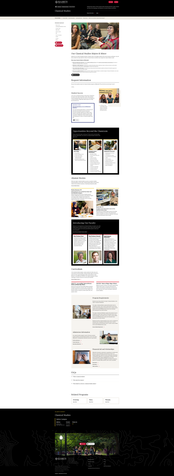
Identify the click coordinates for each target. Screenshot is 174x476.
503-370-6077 (68, 423)
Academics (59, 6)
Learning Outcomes (79, 18)
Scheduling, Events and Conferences (94, 468)
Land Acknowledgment (107, 466)
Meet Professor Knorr (79, 236)
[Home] (55, 6)
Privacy (89, 463)
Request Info (59, 42)
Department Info (60, 45)
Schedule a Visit (76, 74)
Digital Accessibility (91, 461)
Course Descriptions (71, 18)
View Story (77, 120)
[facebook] (72, 423)
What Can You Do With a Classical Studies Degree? (97, 18)
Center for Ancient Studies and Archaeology (106, 62)
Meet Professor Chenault (94, 236)
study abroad (86, 66)
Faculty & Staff (65, 18)
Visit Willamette (91, 443)
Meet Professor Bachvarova (107, 236)
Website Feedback (91, 459)
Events (105, 461)
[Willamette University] (61, 2)
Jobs (104, 463)
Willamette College (65, 6)
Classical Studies (57, 18)
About (105, 459)
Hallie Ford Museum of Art (91, 62)
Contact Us (83, 443)
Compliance (90, 466)
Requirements (85, 18)
